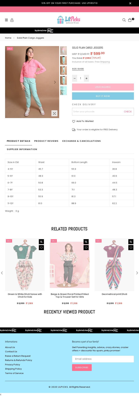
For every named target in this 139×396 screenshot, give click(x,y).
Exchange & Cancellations (81, 141)
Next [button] (54, 82)
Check (128, 111)
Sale (10, 48)
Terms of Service (14, 373)
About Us (10, 347)
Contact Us (11, 351)
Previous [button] (9, 82)
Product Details (18, 141)
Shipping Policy (13, 368)
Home (8, 37)
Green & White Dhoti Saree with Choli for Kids (25, 295)
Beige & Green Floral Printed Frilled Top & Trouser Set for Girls (70, 295)
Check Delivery (84, 104)
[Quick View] (41, 241)
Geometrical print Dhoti (114, 294)
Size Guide (78, 68)
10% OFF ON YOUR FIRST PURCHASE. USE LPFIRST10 (70, 3)
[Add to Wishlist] (41, 247)
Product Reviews (46, 141)
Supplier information (22, 149)
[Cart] (129, 20)
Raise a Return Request (18, 356)
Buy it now (103, 96)
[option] (32, 82)
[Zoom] (54, 113)
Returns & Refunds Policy (18, 360)
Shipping (105, 61)
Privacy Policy (12, 364)
